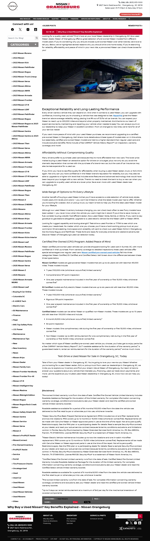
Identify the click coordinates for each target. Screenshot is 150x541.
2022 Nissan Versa (21, 81)
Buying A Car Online (22, 291)
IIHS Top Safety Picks (22, 324)
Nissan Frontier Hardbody (25, 371)
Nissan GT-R (18, 381)
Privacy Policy (42, 539)
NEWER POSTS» (135, 25)
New (15, 343)
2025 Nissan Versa (21, 265)
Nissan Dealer (19, 362)
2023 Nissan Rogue (22, 119)
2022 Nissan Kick (21, 62)
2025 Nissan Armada (22, 223)
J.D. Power (18, 329)
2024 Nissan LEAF (21, 181)
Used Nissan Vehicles (22, 492)
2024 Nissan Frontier (22, 167)
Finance (16, 315)
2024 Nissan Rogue (22, 190)
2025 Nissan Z (19, 270)
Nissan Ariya (18, 357)
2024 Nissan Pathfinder (24, 185)
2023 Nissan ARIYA (21, 90)
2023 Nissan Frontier (22, 100)
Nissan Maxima (20, 390)
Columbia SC (19, 296)
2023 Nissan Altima (22, 86)
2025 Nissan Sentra (22, 261)
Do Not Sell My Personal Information (75, 539)
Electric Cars (18, 306)
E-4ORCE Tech (19, 301)
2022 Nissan (18, 58)
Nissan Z (17, 431)
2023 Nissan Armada (22, 95)
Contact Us (16, 539)
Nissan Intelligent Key (23, 385)
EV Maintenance (20, 310)
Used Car (17, 477)
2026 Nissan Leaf (21, 287)
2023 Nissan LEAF (21, 109)
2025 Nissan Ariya (21, 218)
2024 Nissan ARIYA (21, 157)
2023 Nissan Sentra (22, 131)
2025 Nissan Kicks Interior (25, 237)
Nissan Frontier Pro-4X (23, 376)
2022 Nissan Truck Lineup (25, 76)
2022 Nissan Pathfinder (24, 67)
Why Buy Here (48, 519)
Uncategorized (20, 468)
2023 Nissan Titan (21, 143)
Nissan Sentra (19, 416)
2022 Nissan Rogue (22, 72)
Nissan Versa (19, 426)
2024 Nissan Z (19, 199)
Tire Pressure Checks (23, 463)
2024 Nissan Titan (21, 195)
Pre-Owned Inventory (23, 445)
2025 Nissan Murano (22, 246)
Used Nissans (19, 496)
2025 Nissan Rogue (22, 256)
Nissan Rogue (19, 399)
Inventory (72, 515)
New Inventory (20, 348)
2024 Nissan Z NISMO (22, 204)
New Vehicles (72, 519)
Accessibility (28, 539)
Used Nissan (19, 482)
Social (16, 459)
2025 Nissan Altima (22, 214)
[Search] (36, 38)
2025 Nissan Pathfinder (24, 251)
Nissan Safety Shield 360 (24, 412)
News (15, 353)
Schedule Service (96, 519)
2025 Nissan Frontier (22, 228)
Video (15, 501)
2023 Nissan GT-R (21, 105)
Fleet (15, 320)
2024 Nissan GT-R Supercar (25, 176)
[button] (25, 18)
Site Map (54, 539)
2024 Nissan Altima (22, 153)
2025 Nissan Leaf (21, 242)
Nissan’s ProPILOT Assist (24, 435)
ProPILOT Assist (20, 449)
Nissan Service (20, 421)
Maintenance (19, 334)
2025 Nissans (19, 275)
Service (16, 454)
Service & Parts (98, 515)
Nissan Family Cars (21, 367)
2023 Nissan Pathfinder (24, 114)
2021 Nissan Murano (22, 53)
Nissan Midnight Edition (24, 395)
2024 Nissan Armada (22, 162)
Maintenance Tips (21, 338)
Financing (47, 523)
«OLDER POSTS (49, 25)
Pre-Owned (71, 521)
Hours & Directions (50, 521)
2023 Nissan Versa (21, 148)
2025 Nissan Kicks (21, 232)
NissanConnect (20, 440)
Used (15, 473)
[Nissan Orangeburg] (63, 6)
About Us (48, 515)
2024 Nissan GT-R (21, 171)
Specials (70, 523)
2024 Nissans (19, 209)
